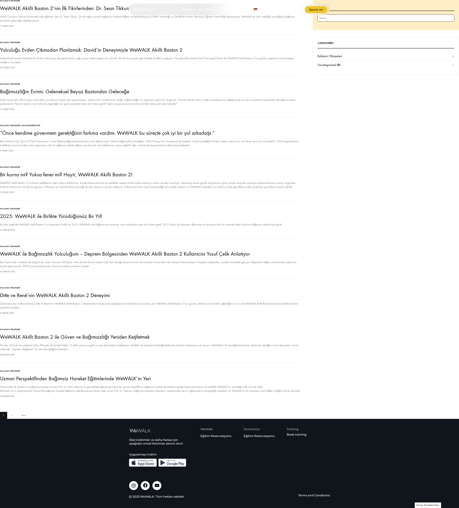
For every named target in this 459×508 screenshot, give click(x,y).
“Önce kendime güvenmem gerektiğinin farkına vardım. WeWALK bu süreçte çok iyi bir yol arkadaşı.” (107, 133)
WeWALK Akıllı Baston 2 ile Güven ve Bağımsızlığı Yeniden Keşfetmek (75, 337)
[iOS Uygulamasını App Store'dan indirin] (143, 463)
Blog (244, 9)
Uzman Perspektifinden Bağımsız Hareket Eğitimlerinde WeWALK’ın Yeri (75, 378)
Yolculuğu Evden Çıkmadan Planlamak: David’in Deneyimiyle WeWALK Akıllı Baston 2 (91, 50)
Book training (296, 434)
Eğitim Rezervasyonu (215, 436)
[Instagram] (133, 485)
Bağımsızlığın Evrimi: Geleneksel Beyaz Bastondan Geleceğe (64, 91)
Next (23, 415)
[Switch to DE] (256, 9)
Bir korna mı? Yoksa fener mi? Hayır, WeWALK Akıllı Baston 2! (66, 174)
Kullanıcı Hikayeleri (10, 42)
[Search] (448, 20)
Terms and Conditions (314, 495)
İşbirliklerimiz (208, 9)
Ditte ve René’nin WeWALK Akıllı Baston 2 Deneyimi (55, 295)
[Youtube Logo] (156, 485)
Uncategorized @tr (30, 125)
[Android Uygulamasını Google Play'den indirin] (172, 463)
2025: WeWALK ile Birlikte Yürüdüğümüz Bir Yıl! (51, 216)
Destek (229, 9)
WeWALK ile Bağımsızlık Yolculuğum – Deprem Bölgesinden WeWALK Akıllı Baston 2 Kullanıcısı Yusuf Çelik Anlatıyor (125, 254)
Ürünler (186, 9)
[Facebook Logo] (145, 485)
